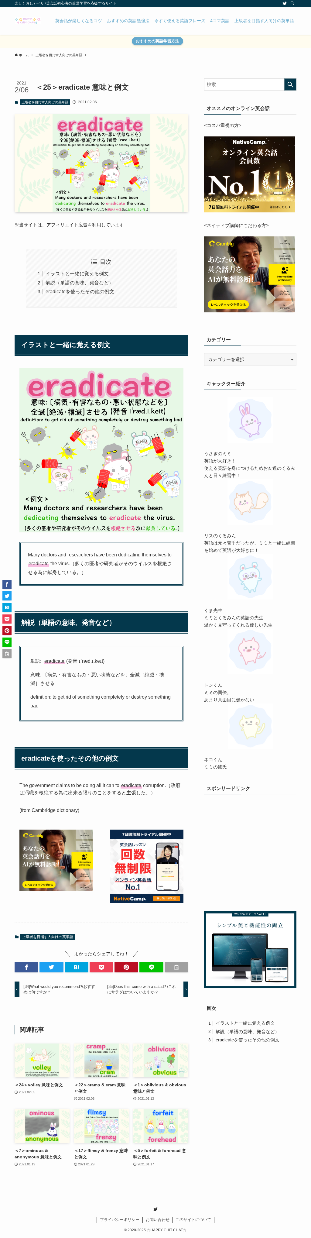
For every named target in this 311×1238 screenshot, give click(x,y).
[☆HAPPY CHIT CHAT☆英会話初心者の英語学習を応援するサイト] (28, 21)
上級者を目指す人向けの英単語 (45, 102)
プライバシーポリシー (119, 1219)
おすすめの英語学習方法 (157, 41)
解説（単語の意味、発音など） (80, 282)
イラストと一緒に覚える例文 (77, 273)
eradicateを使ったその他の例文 (80, 291)
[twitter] (285, 3)
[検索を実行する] (290, 84)
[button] (26, 967)
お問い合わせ (157, 1219)
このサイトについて (193, 1219)
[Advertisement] (250, 855)
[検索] (292, 3)
